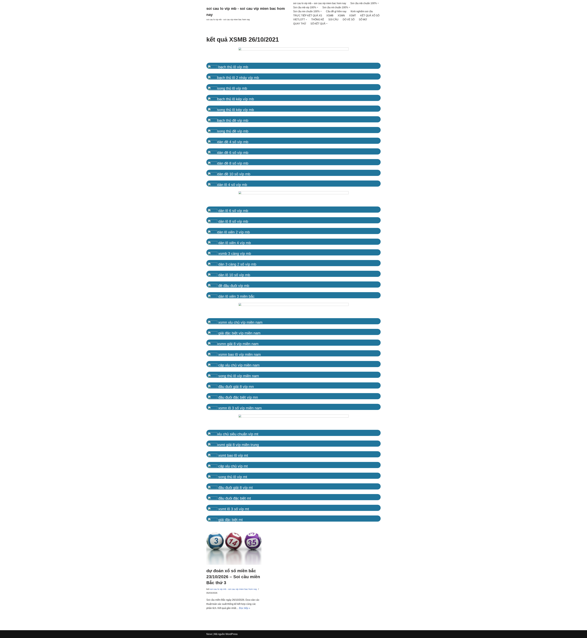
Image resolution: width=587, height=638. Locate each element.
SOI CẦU (333, 19)
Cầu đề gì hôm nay (336, 11)
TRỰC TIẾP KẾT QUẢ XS (307, 15)
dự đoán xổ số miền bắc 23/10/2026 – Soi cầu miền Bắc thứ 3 (233, 576)
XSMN (341, 15)
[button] (378, 3)
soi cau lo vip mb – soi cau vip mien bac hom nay (319, 3)
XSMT (352, 15)
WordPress (231, 634)
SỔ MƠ (363, 19)
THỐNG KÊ (317, 19)
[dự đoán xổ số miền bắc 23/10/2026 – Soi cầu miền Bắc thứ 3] (233, 545)
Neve (209, 634)
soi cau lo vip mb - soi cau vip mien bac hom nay (233, 589)
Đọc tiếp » (244, 608)
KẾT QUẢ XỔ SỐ (369, 15)
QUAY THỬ (299, 23)
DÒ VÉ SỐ (348, 19)
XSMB (329, 15)
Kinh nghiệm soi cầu (362, 11)
